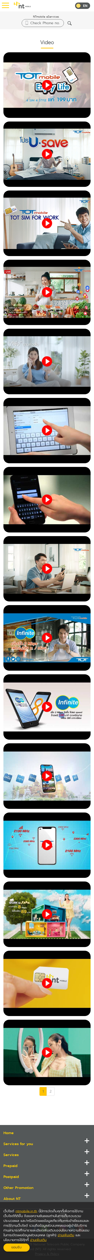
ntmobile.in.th (26, 1211)
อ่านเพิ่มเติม (66, 1235)
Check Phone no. (45, 23)
